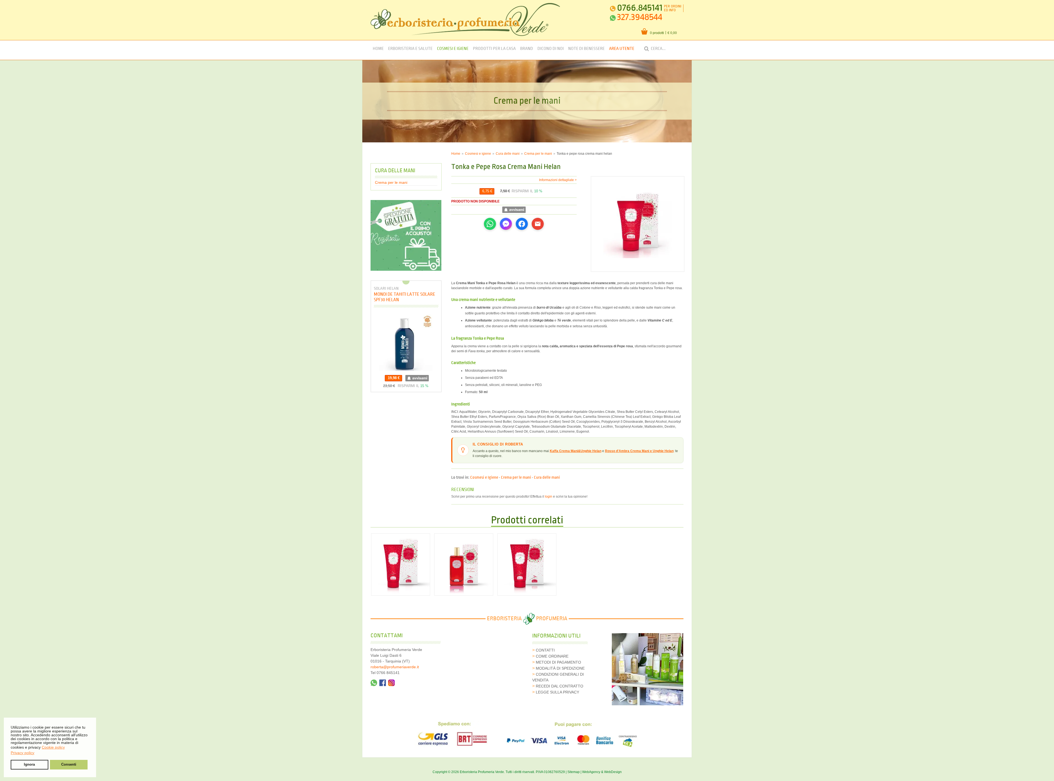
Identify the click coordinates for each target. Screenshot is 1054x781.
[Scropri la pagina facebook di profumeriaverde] (382, 683)
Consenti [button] (68, 764)
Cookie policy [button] (53, 747)
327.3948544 (639, 17)
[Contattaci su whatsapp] (374, 683)
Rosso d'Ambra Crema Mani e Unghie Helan (639, 451)
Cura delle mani (508, 154)
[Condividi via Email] (538, 224)
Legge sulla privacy (557, 692)
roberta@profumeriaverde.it (395, 667)
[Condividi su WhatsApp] (490, 224)
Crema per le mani (538, 154)
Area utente (621, 48)
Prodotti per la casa (494, 48)
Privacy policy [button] (22, 753)
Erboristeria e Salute (410, 48)
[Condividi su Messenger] (506, 224)
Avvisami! (514, 210)
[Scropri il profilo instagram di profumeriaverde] (391, 683)
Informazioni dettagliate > (558, 180)
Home (378, 48)
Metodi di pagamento (558, 662)
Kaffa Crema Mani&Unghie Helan (575, 451)
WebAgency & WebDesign (602, 772)
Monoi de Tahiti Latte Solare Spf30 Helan (404, 297)
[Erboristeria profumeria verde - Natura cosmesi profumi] (465, 19)
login (548, 496)
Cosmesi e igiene (478, 154)
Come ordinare (552, 656)
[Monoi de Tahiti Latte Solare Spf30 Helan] (406, 342)
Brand (526, 48)
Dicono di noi (550, 48)
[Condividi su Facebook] (522, 224)
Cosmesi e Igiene (453, 48)
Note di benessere (586, 48)
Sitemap (573, 772)
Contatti (545, 650)
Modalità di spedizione (560, 668)
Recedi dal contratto (559, 686)
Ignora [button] (29, 764)
